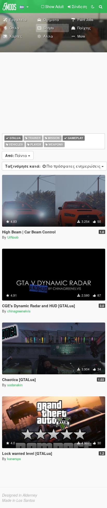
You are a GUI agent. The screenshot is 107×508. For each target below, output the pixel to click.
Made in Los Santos (18, 500)
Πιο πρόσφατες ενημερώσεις (53, 166)
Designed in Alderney (19, 495)
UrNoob (12, 237)
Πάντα (16, 155)
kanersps (14, 458)
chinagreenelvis (19, 311)
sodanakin (15, 384)
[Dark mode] (92, 6)
